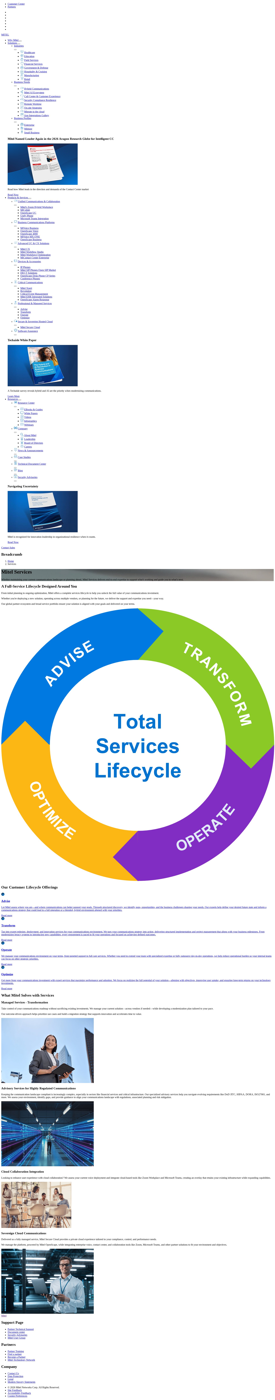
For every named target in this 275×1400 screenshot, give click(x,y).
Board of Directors (33, 443)
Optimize (25, 317)
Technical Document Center (32, 464)
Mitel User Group (16, 1337)
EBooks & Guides (33, 409)
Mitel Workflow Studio (32, 252)
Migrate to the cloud (34, 111)
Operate (24, 314)
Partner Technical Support (21, 1329)
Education (29, 56)
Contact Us (13, 1373)
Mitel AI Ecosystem (34, 92)
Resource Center (26, 403)
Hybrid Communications (36, 88)
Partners (12, 6)
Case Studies (24, 457)
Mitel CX (25, 249)
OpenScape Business (31, 239)
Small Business (31, 132)
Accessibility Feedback (19, 1393)
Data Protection (15, 1376)
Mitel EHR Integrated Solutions (36, 296)
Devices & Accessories (29, 261)
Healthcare (29, 52)
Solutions (13, 43)
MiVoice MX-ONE (30, 236)
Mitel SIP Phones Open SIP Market (38, 270)
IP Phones (25, 267)
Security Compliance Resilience (40, 100)
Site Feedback (15, 1390)
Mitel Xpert (26, 288)
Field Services (31, 60)
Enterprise (29, 125)
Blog (20, 470)
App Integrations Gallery (36, 115)
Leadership (29, 439)
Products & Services (18, 197)
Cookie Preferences (17, 1396)
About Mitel (30, 435)
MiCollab (25, 210)
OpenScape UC (28, 212)
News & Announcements (30, 450)
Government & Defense (36, 67)
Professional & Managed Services (35, 303)
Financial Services (33, 64)
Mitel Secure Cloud (30, 327)
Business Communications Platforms (36, 222)
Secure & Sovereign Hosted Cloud (35, 321)
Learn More (14, 396)
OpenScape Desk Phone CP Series (37, 275)
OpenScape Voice (29, 231)
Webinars (29, 424)
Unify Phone (26, 215)
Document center (16, 1332)
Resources (13, 399)
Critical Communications (30, 282)
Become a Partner (16, 1357)
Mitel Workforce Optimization (35, 254)
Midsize (28, 128)
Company (23, 428)
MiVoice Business (29, 228)
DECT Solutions (28, 273)
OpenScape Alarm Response (34, 299)
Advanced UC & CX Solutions (33, 243)
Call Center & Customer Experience (42, 96)
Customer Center (16, 4)
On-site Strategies (33, 107)
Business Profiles (22, 118)
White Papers (31, 413)
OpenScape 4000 (29, 233)
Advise (24, 309)
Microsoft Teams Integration (34, 218)
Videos (27, 417)
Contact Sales (8, 547)
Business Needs (22, 82)
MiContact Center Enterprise (34, 257)
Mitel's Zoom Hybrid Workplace (36, 207)
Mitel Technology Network (21, 1360)
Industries (19, 45)
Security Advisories (27, 477)
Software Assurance (28, 331)
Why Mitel (13, 40)
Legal (10, 1379)
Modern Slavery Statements (21, 1382)
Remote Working (32, 104)
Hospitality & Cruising (35, 71)
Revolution (26, 291)
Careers (28, 446)
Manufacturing (31, 75)
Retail (27, 79)
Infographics (30, 421)
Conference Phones (30, 278)
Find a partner (15, 1354)
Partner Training (16, 1351)
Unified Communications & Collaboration (39, 201)
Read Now (13, 194)
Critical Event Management (34, 294)
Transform (25, 312)
